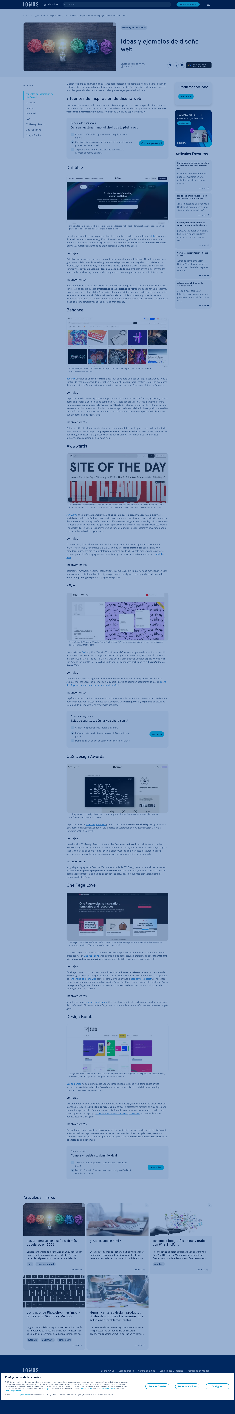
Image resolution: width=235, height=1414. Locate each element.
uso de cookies (86, 1388)
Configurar (47, 1389)
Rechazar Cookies (187, 1386)
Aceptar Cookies (24, 1395)
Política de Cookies (108, 1388)
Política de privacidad (13, 1391)
